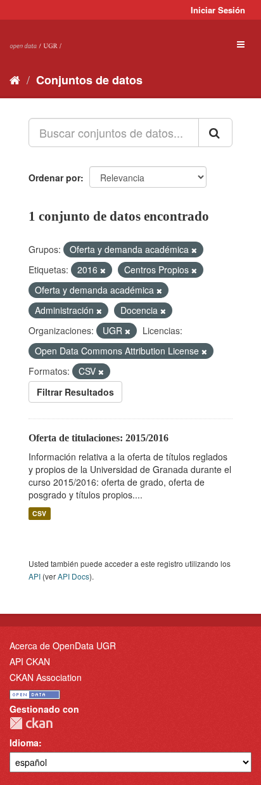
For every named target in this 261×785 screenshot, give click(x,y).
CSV (39, 513)
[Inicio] (15, 79)
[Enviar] (215, 132)
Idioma (24, 742)
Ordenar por (54, 177)
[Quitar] (194, 250)
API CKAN (30, 661)
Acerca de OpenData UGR (63, 645)
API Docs (73, 576)
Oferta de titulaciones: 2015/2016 (99, 437)
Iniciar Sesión (218, 10)
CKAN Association (46, 677)
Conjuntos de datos (89, 80)
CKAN (31, 723)
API (35, 576)
